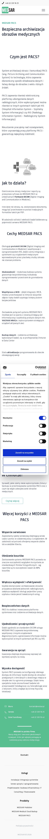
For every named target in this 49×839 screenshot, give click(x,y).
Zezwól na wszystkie (24, 453)
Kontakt (24, 754)
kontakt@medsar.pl (36, 706)
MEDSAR (21, 834)
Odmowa (25, 469)
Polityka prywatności (24, 825)
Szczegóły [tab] (21, 374)
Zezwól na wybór (24, 461)
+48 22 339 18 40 (37, 717)
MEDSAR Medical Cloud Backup (24, 811)
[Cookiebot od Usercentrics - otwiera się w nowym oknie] (35, 367)
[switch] (42, 426)
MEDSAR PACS (24, 815)
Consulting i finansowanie (24, 791)
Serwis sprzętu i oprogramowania (24, 783)
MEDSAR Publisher (24, 807)
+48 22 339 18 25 (37, 712)
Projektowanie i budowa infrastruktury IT (24, 787)
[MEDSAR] (8, 10)
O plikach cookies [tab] (38, 374)
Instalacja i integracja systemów (24, 779)
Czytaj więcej (12, 500)
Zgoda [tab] (8, 374)
